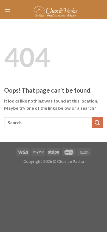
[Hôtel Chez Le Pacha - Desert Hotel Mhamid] (53, 9)
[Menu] (7, 9)
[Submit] (97, 122)
